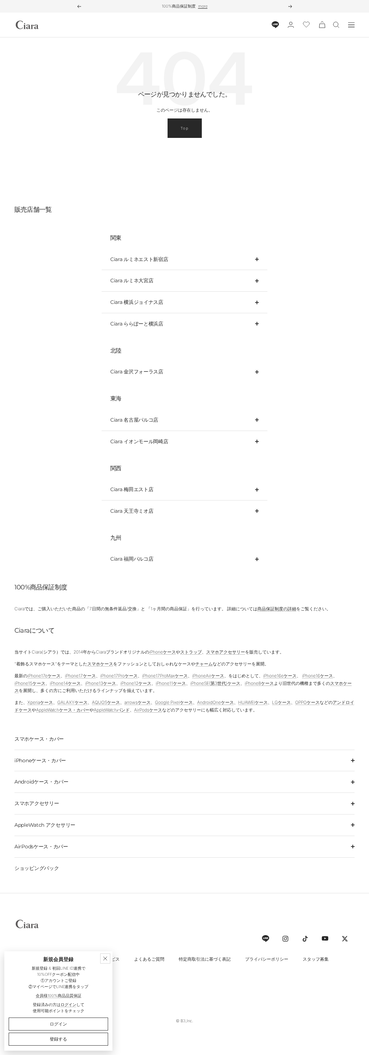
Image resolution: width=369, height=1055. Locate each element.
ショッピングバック (36, 868)
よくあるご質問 (149, 959)
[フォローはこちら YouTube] (325, 938)
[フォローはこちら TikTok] (305, 938)
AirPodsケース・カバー (41, 846)
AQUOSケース (106, 702)
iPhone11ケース (171, 683)
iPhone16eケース (280, 675)
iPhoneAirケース (208, 675)
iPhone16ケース (317, 675)
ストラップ (191, 652)
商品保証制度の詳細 (276, 608)
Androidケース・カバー (41, 781)
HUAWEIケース (253, 702)
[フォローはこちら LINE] (265, 938)
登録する (58, 1039)
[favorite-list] (306, 25)
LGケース (281, 702)
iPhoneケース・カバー (40, 760)
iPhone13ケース (100, 683)
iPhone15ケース (29, 683)
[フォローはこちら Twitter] (345, 938)
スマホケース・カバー (39, 739)
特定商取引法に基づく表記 (205, 959)
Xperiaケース (40, 702)
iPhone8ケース (259, 683)
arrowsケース (137, 702)
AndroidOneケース (215, 702)
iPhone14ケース (65, 683)
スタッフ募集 (316, 959)
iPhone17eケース (44, 675)
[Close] (105, 958)
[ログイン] (291, 25)
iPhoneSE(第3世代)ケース (215, 683)
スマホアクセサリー (225, 652)
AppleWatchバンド (112, 710)
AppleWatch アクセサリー (44, 825)
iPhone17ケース (80, 675)
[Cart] (322, 24)
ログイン (68, 1004)
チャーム (204, 663)
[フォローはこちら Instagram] (285, 938)
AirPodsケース (148, 710)
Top (185, 128)
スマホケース (100, 663)
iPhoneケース (162, 652)
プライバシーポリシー (266, 959)
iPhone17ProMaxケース (165, 675)
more (203, 6)
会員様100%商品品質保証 (58, 995)
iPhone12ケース (135, 683)
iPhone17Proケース (119, 675)
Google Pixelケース (174, 702)
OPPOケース (307, 702)
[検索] (336, 25)
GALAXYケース (72, 702)
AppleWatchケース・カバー (62, 710)
